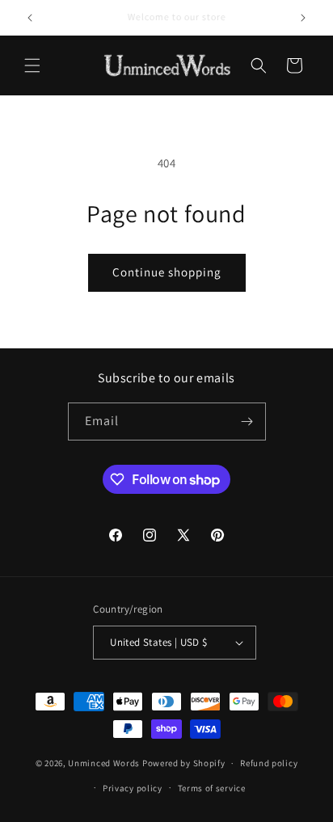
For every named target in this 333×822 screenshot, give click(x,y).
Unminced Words (104, 763)
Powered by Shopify (184, 763)
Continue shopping (166, 272)
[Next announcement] (303, 18)
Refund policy (268, 763)
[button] (32, 65)
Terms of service (212, 788)
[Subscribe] (247, 422)
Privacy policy (132, 788)
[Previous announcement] (30, 18)
